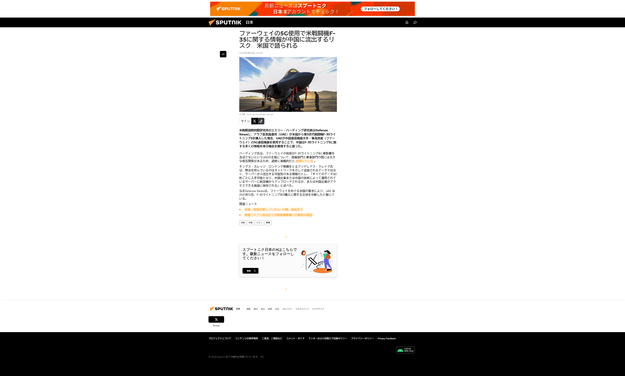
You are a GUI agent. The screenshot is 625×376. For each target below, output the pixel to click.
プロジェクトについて (219, 338)
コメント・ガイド (295, 338)
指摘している (304, 161)
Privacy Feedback (387, 338)
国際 (248, 308)
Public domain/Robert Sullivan (260, 114)
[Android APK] (405, 350)
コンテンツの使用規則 (246, 338)
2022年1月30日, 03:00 (251, 53)
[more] (223, 54)
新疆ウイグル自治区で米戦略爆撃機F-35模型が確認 (278, 215)
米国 (243, 222)
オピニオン (287, 308)
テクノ (259, 222)
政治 (263, 308)
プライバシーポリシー (362, 338)
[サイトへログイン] (407, 22)
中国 (250, 222)
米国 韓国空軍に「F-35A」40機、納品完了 (274, 209)
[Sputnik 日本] (226, 26)
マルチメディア (302, 308)
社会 (277, 308)
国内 (256, 308)
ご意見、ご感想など (272, 338)
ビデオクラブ (318, 308)
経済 (270, 308)
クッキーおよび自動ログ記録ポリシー (327, 338)
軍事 (268, 222)
